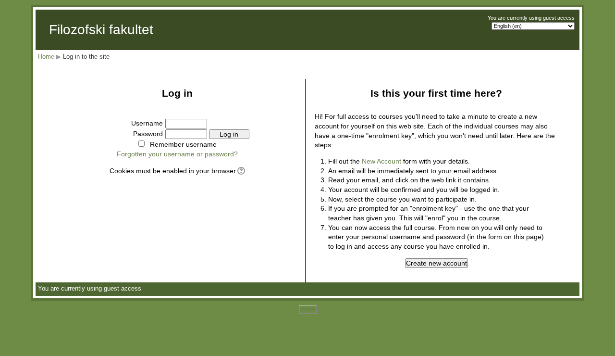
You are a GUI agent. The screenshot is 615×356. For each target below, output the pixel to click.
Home (46, 56)
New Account (381, 161)
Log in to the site (86, 56)
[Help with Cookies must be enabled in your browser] (240, 171)
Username (147, 123)
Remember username (183, 144)
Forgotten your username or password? (177, 154)
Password (148, 134)
